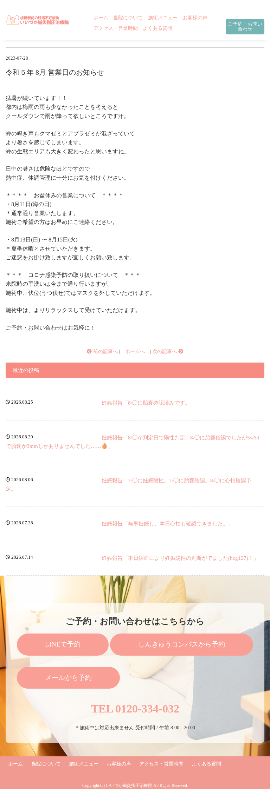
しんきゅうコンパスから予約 (181, 644)
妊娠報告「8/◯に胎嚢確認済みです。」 (148, 403)
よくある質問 (157, 28)
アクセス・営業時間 (116, 28)
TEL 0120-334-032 (135, 708)
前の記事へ (105, 351)
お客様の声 (195, 17)
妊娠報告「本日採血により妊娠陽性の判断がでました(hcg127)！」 (180, 558)
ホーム (101, 17)
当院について (128, 17)
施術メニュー (163, 17)
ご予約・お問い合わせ (245, 26)
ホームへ (135, 351)
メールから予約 (68, 677)
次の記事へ (165, 351)
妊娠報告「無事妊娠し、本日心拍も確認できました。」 (167, 523)
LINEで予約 (63, 644)
